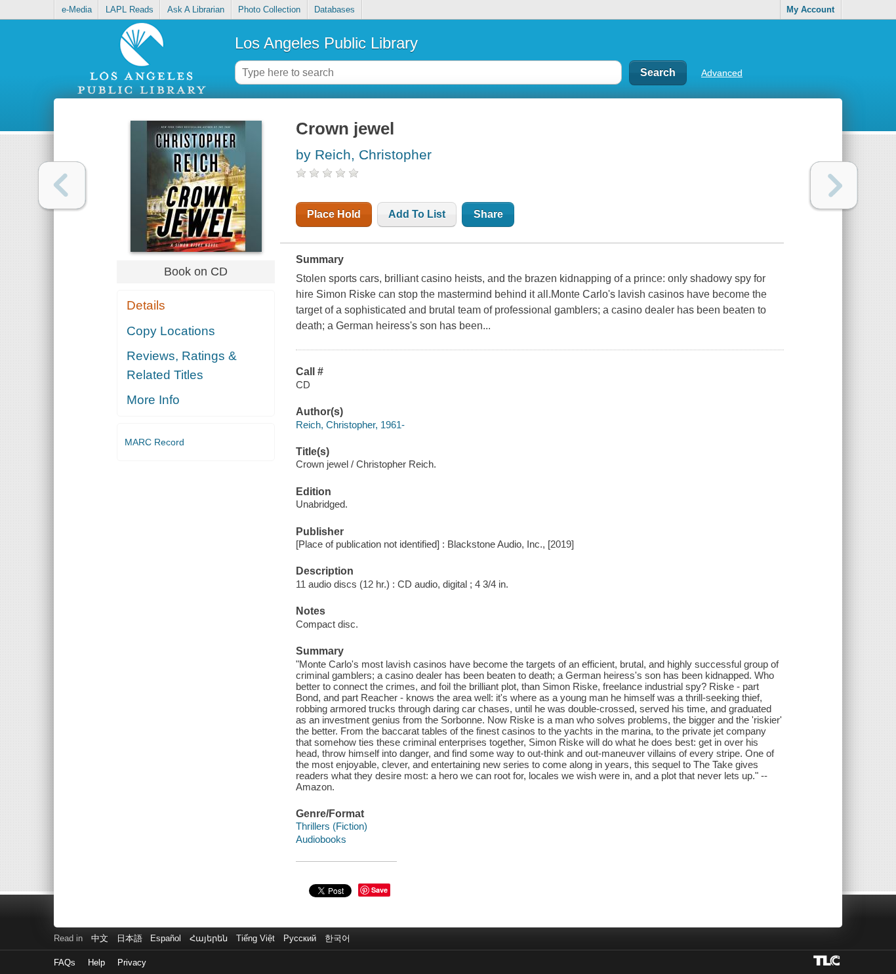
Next (834, 185)
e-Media (77, 9)
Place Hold (334, 214)
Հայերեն (209, 938)
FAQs (64, 962)
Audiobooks (321, 839)
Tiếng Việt (255, 938)
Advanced (722, 73)
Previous (62, 185)
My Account (810, 9)
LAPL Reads (129, 9)
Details (146, 305)
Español (165, 938)
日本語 (129, 938)
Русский (299, 938)
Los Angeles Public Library (326, 43)
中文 (99, 938)
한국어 (337, 938)
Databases (334, 9)
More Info (153, 400)
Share (488, 214)
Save (379, 890)
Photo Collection (269, 9)
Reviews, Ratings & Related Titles (182, 365)
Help (96, 962)
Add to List (416, 214)
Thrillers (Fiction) (331, 826)
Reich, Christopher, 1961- (350, 424)
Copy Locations (171, 331)
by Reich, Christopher (364, 154)
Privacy (131, 962)
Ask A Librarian (195, 9)
